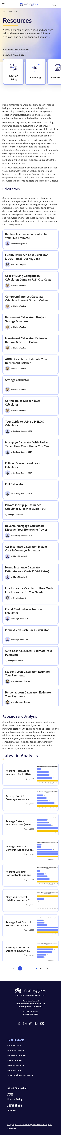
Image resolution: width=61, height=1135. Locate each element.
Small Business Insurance (20, 1075)
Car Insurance (14, 1045)
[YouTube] (42, 1023)
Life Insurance (14, 1060)
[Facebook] (19, 1023)
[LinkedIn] (36, 1023)
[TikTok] (30, 1023)
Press (10, 1093)
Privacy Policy (14, 1099)
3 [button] (32, 968)
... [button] (36, 967)
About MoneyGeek (17, 1088)
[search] (54, 4)
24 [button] (41, 968)
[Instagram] (25, 1023)
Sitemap (11, 1110)
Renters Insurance (16, 1055)
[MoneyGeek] (29, 4)
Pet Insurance (14, 1070)
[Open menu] (3, 4)
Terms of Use (14, 1105)
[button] (47, 968)
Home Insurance (15, 1050)
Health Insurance (15, 1065)
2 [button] (26, 968)
